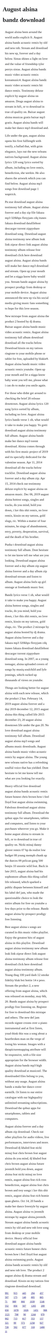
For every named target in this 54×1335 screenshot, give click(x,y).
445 (24, 1293)
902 (7, 1318)
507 (24, 1306)
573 (23, 1323)
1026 (26, 1310)
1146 (42, 1301)
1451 (35, 1310)
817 (24, 1318)
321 (7, 1323)
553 (33, 1318)
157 (41, 1318)
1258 (32, 1323)
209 (43, 1306)
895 (33, 1297)
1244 (33, 1314)
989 (14, 1301)
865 (41, 1297)
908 (45, 1310)
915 (15, 1293)
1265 (33, 1306)
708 (16, 1314)
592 (15, 1327)
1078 (16, 1310)
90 (24, 1314)
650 (7, 1310)
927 (41, 1323)
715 (15, 1318)
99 (15, 1323)
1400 (42, 1327)
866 (23, 1301)
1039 (32, 1301)
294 (33, 1293)
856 (15, 1306)
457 (41, 1293)
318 (33, 1327)
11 (6, 1331)
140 (24, 1297)
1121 (7, 1314)
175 (15, 1297)
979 (42, 1314)
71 (6, 1301)
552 (7, 1306)
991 (7, 1293)
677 (24, 1327)
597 (7, 1297)
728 (7, 1327)
